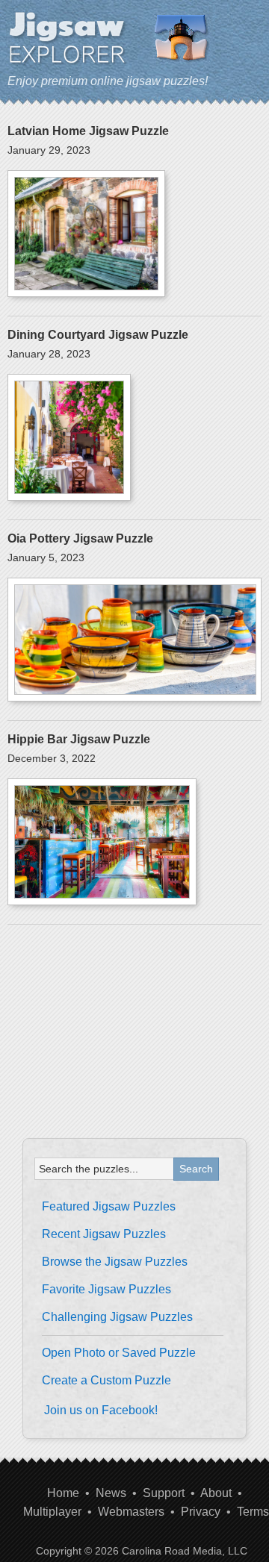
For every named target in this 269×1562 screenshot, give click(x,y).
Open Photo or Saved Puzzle (119, 1352)
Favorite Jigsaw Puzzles (106, 1289)
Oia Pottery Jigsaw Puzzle (80, 538)
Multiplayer (52, 1511)
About (216, 1493)
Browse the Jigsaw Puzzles (115, 1261)
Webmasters (131, 1511)
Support (164, 1493)
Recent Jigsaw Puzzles (104, 1234)
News (111, 1493)
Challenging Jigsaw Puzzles (117, 1316)
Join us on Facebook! (101, 1410)
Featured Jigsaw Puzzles (109, 1206)
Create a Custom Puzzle (106, 1380)
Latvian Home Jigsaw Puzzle (88, 131)
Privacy (200, 1511)
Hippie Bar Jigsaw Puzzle (78, 739)
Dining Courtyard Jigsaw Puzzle (97, 334)
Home (63, 1493)
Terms (253, 1511)
